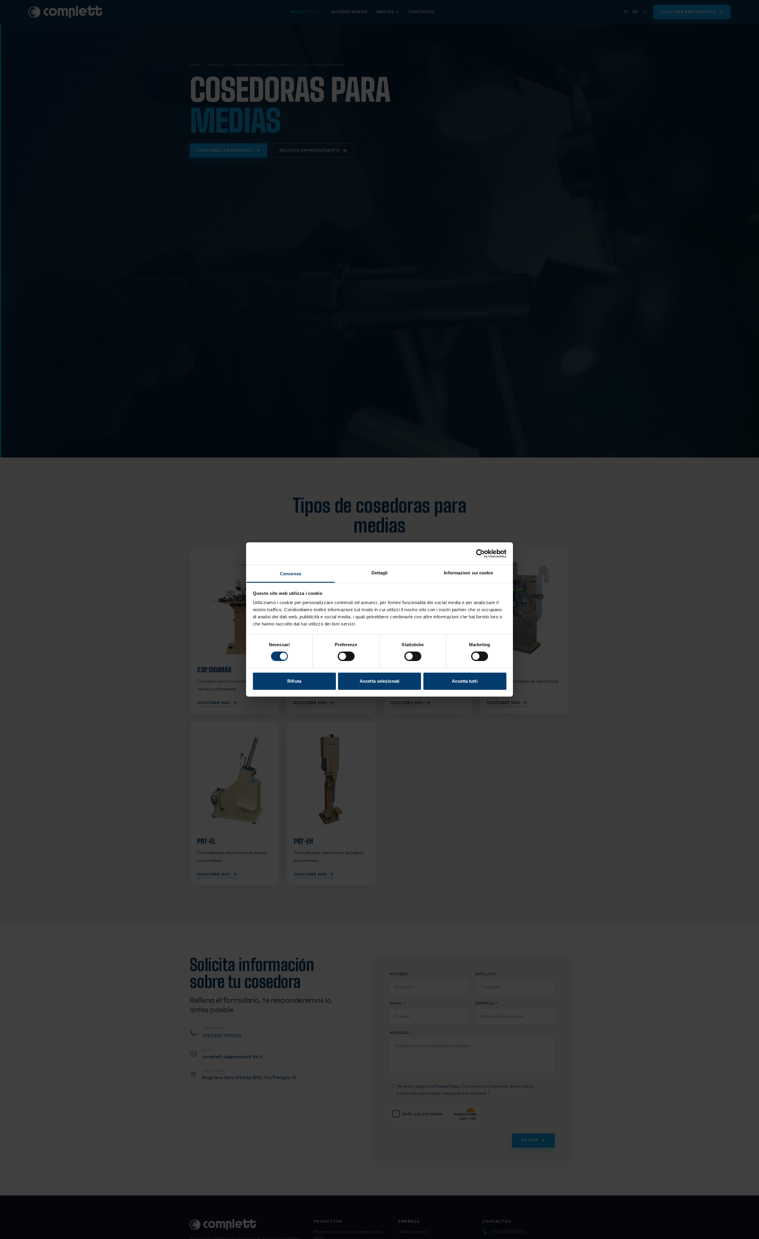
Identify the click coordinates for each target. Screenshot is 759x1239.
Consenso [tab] (290, 573)
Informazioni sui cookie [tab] (468, 572)
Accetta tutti (464, 681)
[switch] (346, 656)
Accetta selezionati (379, 681)
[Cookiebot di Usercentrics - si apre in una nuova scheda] (480, 553)
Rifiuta (294, 681)
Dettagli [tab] (379, 572)
